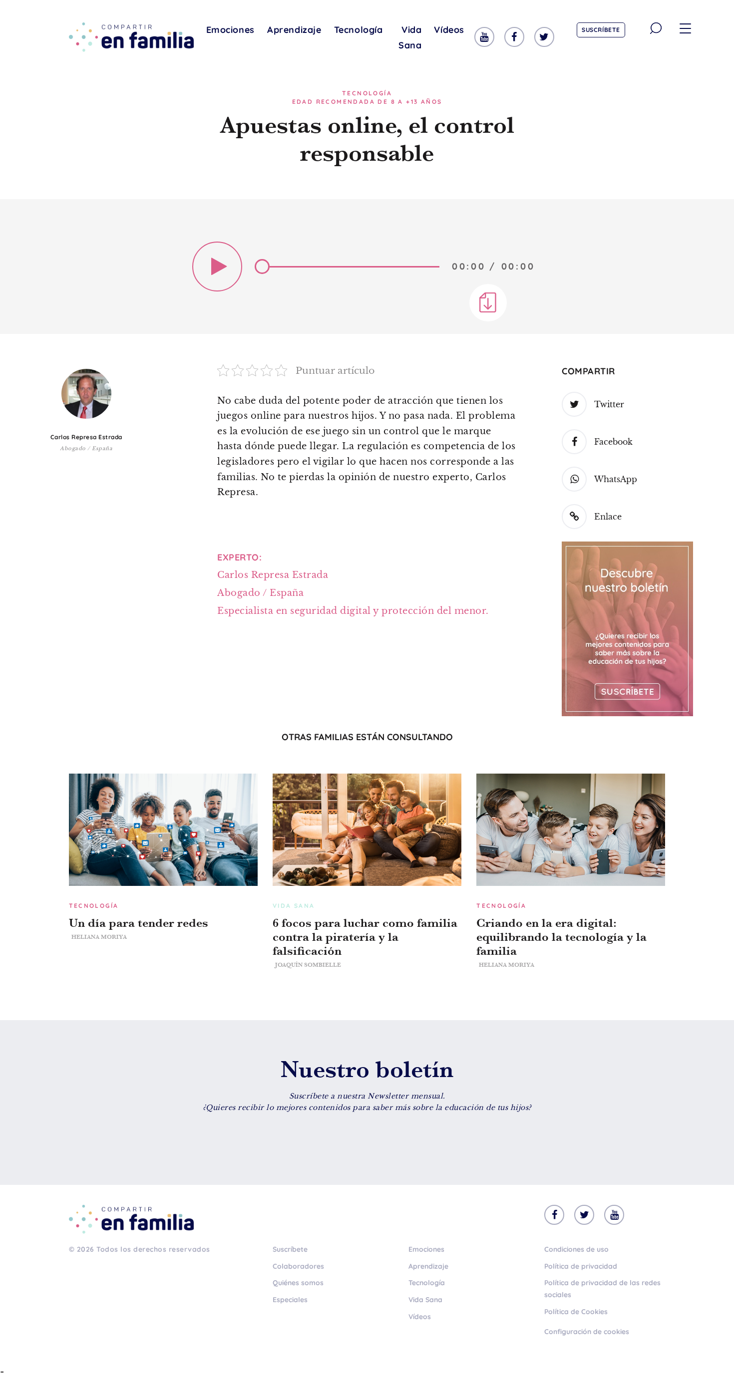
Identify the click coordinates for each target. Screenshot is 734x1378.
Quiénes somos (298, 1282)
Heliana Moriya (99, 936)
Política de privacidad (580, 1266)
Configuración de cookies (586, 1331)
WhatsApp (615, 479)
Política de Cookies (576, 1311)
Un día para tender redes (138, 923)
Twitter (609, 404)
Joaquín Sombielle (308, 964)
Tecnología (358, 29)
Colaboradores (298, 1266)
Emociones (230, 29)
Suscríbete (601, 29)
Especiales (290, 1299)
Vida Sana (409, 37)
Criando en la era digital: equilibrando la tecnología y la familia (561, 937)
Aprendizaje (294, 29)
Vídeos (449, 29)
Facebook (613, 442)
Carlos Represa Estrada (86, 437)
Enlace (608, 517)
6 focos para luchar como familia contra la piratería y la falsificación (365, 937)
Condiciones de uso (576, 1249)
